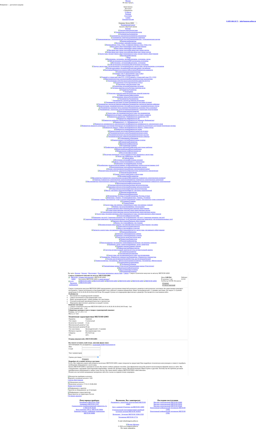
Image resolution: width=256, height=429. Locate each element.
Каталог (77, 273)
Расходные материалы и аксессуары (110, 273)
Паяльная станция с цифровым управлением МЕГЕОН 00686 (89, 412)
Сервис (128, 17)
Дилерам (128, 14)
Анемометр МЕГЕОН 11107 (89, 404)
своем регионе (104, 279)
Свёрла (126, 273)
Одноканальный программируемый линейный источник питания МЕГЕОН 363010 (128, 410)
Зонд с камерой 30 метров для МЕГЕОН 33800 (128, 407)
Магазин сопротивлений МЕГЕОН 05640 (168, 406)
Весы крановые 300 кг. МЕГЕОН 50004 (89, 409)
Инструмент (92, 273)
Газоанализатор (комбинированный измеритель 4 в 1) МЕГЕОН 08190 (89, 407)
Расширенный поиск (128, 25)
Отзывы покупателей (85, 277)
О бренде (128, 12)
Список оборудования (75, 380)
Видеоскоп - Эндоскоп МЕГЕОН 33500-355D (128, 414)
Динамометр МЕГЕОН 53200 (89, 402)
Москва (128, 1)
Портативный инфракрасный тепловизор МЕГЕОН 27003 (168, 408)
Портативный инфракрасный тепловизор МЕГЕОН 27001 (168, 412)
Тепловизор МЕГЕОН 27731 (128, 417)
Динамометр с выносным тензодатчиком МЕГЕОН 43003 (128, 403)
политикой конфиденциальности (104, 344)
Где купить (128, 16)
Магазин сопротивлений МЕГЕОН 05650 (168, 404)
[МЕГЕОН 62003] (84, 281)
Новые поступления (75, 386)
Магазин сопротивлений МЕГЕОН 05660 (168, 402)
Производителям (128, 19)
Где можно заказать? (75, 396)
